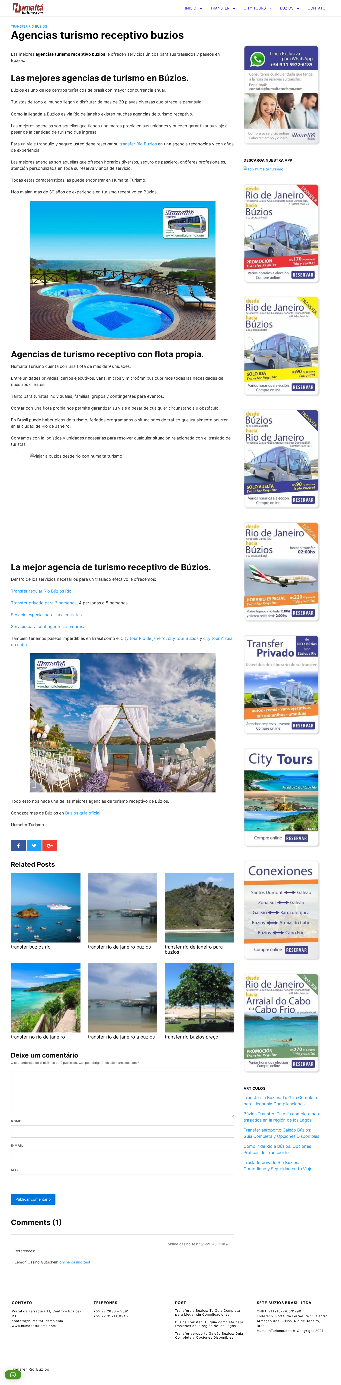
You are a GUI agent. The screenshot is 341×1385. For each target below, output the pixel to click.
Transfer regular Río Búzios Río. (42, 591)
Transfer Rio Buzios (29, 26)
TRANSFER (219, 8)
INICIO (190, 8)
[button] (13, 1374)
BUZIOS (286, 8)
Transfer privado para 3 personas (44, 602)
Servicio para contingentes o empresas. (50, 626)
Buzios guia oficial (82, 813)
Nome (16, 1121)
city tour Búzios (183, 638)
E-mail (17, 1145)
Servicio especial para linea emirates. (47, 614)
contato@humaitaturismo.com (37, 1321)
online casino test (183, 1244)
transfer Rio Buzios (138, 143)
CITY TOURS (255, 8)
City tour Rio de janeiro (143, 638)
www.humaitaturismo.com (34, 1326)
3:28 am (224, 1244)
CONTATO (316, 8)
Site (15, 1170)
